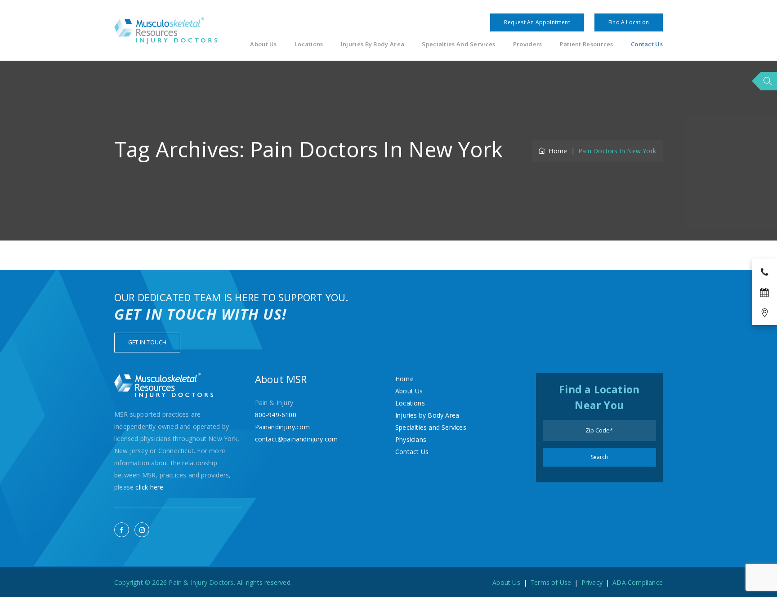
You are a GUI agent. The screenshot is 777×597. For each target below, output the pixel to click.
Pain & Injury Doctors (201, 582)
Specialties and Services (458, 44)
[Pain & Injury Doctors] (165, 30)
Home (556, 151)
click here (149, 487)
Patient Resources (586, 44)
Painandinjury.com (282, 427)
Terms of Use (550, 582)
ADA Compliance (637, 582)
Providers (527, 44)
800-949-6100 (275, 414)
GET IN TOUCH (147, 342)
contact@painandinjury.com (296, 439)
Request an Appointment (537, 22)
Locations (309, 44)
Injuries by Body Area (372, 44)
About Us (263, 44)
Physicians (410, 439)
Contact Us (647, 44)
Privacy (592, 582)
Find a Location (628, 22)
